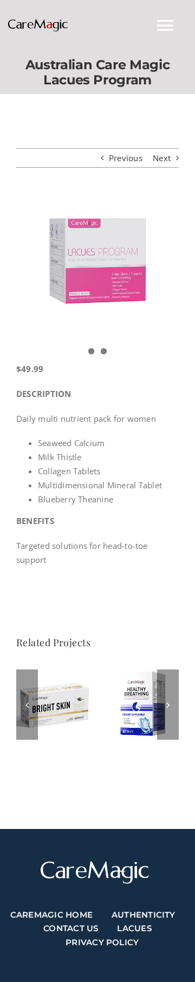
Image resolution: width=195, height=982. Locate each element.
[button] (27, 704)
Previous (125, 157)
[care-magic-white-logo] (95, 865)
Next (162, 157)
